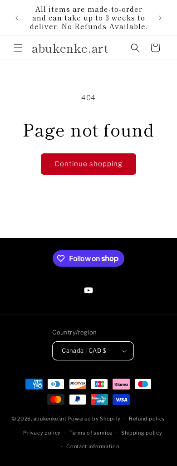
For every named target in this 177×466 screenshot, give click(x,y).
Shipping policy (141, 433)
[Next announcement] (160, 18)
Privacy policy (42, 433)
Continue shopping (88, 164)
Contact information (92, 446)
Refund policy (147, 418)
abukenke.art (50, 418)
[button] (18, 48)
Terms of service (91, 433)
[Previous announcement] (17, 18)
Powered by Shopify (94, 418)
